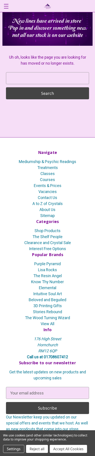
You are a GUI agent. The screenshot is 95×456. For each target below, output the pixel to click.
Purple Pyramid (47, 263)
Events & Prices (47, 185)
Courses (47, 179)
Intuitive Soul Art (47, 293)
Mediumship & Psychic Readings (47, 161)
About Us (47, 209)
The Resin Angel (47, 275)
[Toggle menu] (6, 6)
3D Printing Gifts (47, 305)
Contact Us (47, 197)
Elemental (47, 287)
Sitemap (47, 215)
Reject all (37, 448)
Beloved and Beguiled (47, 299)
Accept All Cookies (68, 448)
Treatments (47, 167)
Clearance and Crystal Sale (47, 242)
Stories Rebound (47, 311)
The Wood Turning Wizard (47, 317)
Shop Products (47, 230)
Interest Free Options (47, 248)
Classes (47, 173)
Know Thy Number (47, 281)
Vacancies (47, 191)
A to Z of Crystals (47, 203)
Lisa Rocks (47, 269)
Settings (14, 448)
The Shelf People (47, 236)
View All (47, 323)
